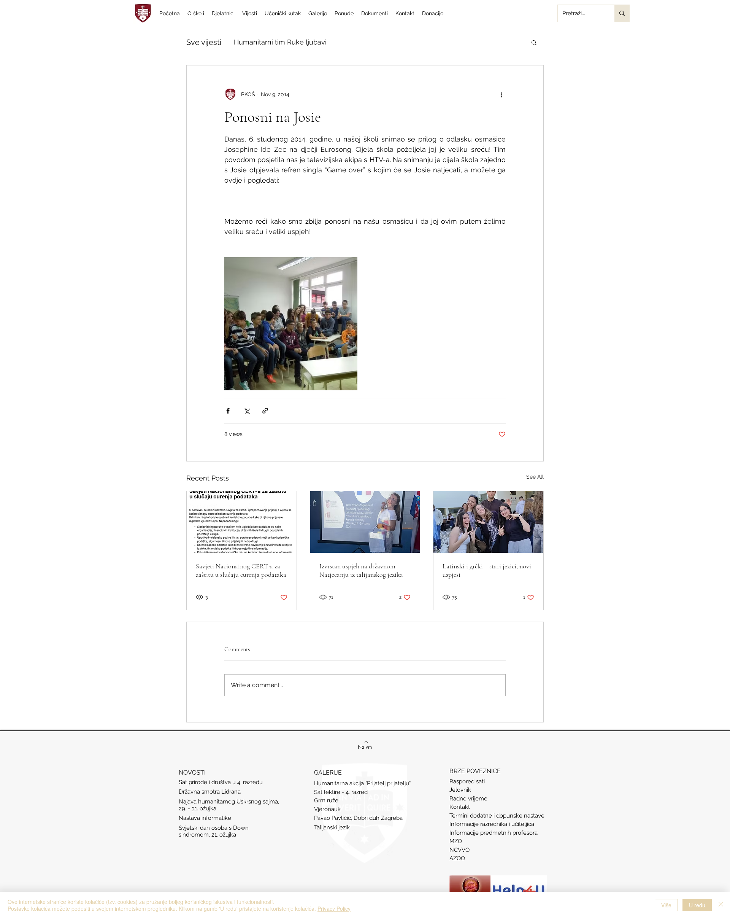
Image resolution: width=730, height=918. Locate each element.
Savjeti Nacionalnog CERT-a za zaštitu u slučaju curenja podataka (241, 570)
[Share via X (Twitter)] (246, 410)
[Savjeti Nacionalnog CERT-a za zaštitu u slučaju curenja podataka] (242, 522)
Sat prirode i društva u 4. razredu (221, 782)
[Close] (720, 905)
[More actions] (501, 94)
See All (535, 477)
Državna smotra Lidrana (210, 791)
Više (666, 905)
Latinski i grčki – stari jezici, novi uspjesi (487, 570)
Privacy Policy (334, 908)
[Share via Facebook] (228, 410)
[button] (534, 42)
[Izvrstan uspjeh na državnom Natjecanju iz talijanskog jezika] (365, 522)
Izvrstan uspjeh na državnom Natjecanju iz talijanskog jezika (361, 570)
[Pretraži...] (621, 13)
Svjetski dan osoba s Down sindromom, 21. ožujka (214, 831)
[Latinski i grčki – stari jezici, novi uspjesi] (488, 522)
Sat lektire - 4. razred (341, 792)
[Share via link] (265, 410)
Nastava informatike (206, 818)
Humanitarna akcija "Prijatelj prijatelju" (362, 783)
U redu (697, 905)
